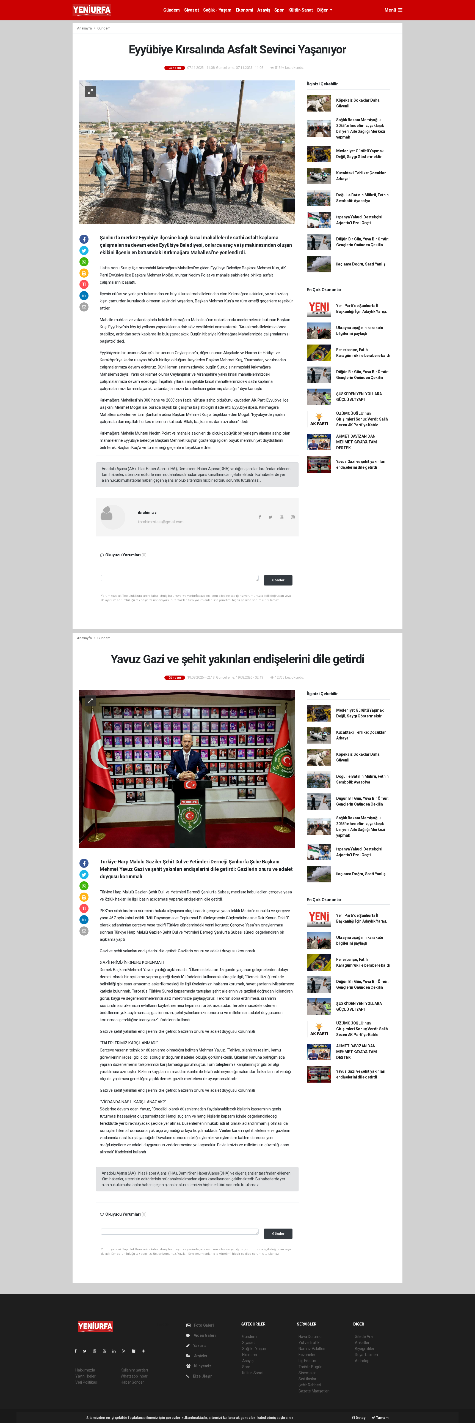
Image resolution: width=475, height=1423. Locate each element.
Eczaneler (307, 1354)
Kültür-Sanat (300, 10)
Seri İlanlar (307, 1379)
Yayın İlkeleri (85, 1376)
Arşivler (200, 1356)
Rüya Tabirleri (366, 1354)
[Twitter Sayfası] (87, 1351)
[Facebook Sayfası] (77, 1351)
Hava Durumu (310, 1336)
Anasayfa (84, 28)
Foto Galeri (203, 1325)
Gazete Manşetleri (314, 1391)
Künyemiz (202, 1366)
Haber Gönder (132, 1382)
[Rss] (126, 1351)
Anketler (362, 1342)
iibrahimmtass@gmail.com (161, 522)
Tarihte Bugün (310, 1367)
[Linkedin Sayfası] (116, 1351)
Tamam (382, 1418)
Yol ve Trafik (309, 1342)
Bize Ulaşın (202, 1376)
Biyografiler (364, 1348)
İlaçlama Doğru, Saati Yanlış (360, 264)
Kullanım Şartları (134, 1370)
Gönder (278, 580)
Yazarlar (200, 1345)
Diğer (323, 10)
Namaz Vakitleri (312, 1348)
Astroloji (362, 1361)
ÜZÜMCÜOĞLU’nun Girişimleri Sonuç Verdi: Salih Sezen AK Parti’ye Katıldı (362, 419)
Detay (360, 1418)
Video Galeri (204, 1335)
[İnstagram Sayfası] (97, 1351)
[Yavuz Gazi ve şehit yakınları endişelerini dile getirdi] (187, 768)
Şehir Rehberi (310, 1385)
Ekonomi (244, 10)
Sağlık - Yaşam (217, 10)
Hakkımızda (85, 1370)
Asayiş (263, 10)
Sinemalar (307, 1373)
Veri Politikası (86, 1382)
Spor (279, 10)
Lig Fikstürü (308, 1361)
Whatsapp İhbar (134, 1376)
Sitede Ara (364, 1336)
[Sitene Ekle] (145, 1351)
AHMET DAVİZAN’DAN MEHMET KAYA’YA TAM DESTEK (356, 442)
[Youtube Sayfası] (107, 1351)
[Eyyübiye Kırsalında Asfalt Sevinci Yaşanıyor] (187, 152)
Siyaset (191, 10)
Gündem (171, 10)
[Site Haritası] (136, 1351)
